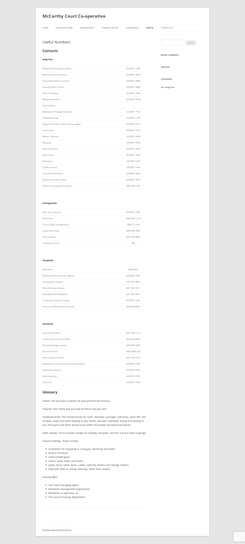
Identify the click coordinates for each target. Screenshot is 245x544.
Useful (150, 27)
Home (45, 27)
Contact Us (167, 27)
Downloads (132, 27)
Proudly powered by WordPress (57, 529)
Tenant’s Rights (110, 27)
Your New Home (64, 27)
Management (87, 27)
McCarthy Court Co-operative (74, 16)
